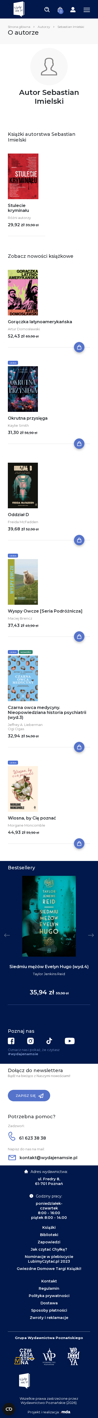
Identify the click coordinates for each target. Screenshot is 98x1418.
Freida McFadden (23, 522)
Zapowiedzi (49, 1242)
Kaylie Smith (18, 425)
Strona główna (19, 27)
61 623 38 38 (32, 1138)
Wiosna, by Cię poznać (32, 818)
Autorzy (44, 27)
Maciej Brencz (20, 618)
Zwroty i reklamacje (49, 1317)
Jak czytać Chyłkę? (49, 1249)
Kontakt (49, 1281)
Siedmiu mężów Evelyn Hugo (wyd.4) (49, 966)
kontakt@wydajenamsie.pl (48, 1157)
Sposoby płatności (49, 1310)
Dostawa (49, 1303)
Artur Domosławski (24, 329)
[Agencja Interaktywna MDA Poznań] (65, 1412)
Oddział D (18, 514)
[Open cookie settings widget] (9, 1409)
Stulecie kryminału (18, 208)
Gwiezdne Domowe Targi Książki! (49, 1268)
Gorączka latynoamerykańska (40, 321)
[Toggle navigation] (47, 9)
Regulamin (49, 1288)
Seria (12, 363)
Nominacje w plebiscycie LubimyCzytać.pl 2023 (49, 1259)
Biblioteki (49, 1234)
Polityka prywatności (49, 1295)
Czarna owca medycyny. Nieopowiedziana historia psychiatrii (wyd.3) (47, 712)
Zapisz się (26, 1095)
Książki (49, 1227)
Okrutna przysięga (28, 418)
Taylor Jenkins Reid (49, 974)
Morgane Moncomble (26, 825)
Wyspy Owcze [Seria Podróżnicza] (45, 611)
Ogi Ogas (16, 729)
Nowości (25, 652)
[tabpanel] (49, 940)
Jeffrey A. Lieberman (25, 725)
